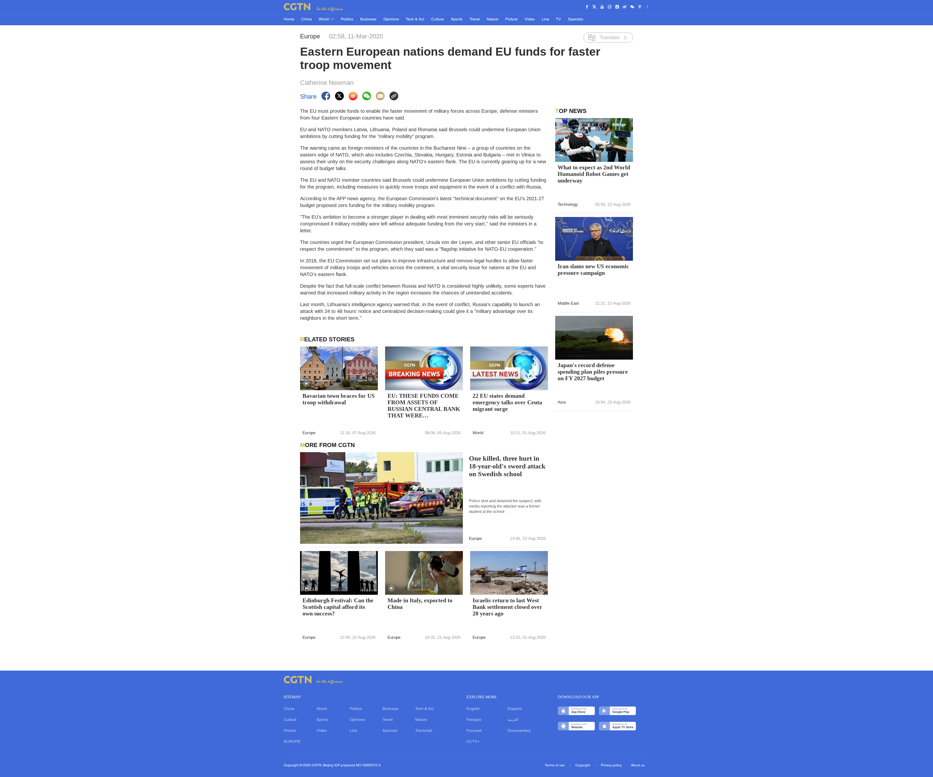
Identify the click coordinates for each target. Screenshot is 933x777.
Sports (456, 19)
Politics (347, 19)
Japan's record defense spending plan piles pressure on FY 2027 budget (593, 371)
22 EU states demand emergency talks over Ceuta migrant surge (507, 402)
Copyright (583, 765)
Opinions (391, 19)
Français (473, 720)
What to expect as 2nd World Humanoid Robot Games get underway (594, 174)
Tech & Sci (415, 19)
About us (638, 765)
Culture (437, 19)
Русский (474, 731)
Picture (511, 19)
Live (545, 19)
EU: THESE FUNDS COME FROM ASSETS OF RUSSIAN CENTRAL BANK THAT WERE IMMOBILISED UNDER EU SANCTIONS (424, 406)
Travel (474, 19)
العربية (513, 720)
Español (515, 709)
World (324, 19)
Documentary (519, 731)
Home (289, 19)
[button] (306, 383)
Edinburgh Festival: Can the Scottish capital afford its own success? (337, 607)
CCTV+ (473, 741)
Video (530, 19)
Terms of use (555, 765)
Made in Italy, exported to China (420, 603)
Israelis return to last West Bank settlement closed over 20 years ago (507, 607)
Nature (492, 19)
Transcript (423, 731)
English (473, 709)
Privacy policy (611, 765)
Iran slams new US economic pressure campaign (593, 269)
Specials (575, 19)
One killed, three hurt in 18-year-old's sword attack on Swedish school (507, 466)
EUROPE (292, 741)
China (306, 19)
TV (558, 19)
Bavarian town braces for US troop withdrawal (338, 399)
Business (368, 19)
